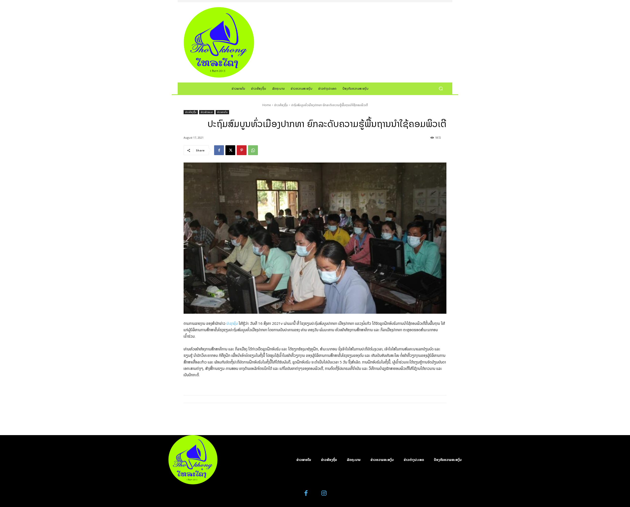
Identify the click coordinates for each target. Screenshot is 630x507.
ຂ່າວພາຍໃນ (222, 112)
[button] (440, 88)
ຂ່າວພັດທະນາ (207, 112)
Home (266, 105)
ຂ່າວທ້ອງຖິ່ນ (281, 105)
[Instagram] (324, 493)
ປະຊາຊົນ (232, 323)
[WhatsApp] (253, 150)
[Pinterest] (242, 150)
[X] (230, 150)
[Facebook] (219, 150)
